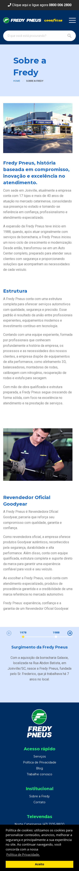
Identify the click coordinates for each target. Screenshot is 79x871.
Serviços (39, 756)
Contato (39, 802)
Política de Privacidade (39, 762)
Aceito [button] (39, 864)
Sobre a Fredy (39, 796)
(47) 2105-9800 (53, 824)
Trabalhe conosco (39, 774)
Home (16, 81)
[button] (69, 633)
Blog (39, 768)
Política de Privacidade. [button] (23, 854)
